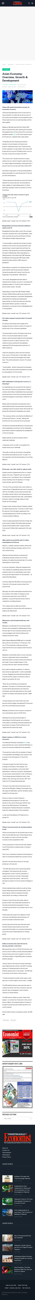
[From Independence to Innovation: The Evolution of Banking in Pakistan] (7, 1212)
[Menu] (3, 3)
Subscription (6, 1155)
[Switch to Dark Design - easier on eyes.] (29, 3)
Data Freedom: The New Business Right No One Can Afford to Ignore (23, 1269)
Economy (6, 69)
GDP (14, 134)
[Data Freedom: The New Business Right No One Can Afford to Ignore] (7, 1269)
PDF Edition (26, 1288)
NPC (25, 742)
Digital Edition (11, 1285)
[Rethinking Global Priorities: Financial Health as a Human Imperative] (7, 1258)
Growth (13, 1020)
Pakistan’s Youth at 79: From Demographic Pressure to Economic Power (23, 1201)
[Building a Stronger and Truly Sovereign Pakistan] (7, 1178)
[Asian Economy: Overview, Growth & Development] (17, 96)
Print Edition (22, 1285)
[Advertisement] (17, 39)
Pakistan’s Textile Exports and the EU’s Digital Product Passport (23, 1247)
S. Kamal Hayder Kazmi (10, 84)
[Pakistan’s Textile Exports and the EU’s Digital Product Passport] (7, 1247)
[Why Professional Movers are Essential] (7, 1238)
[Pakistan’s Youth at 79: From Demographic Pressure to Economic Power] (7, 1201)
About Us (5, 1148)
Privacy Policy (6, 1157)
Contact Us (5, 1150)
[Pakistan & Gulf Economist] (18, 3)
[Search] (32, 3)
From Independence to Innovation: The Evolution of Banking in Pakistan (23, 1212)
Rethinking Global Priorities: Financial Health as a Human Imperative (23, 1258)
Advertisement (6, 1152)
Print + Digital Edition (12, 1288)
